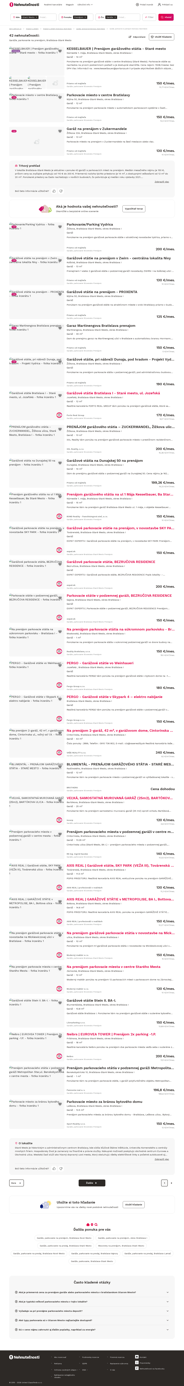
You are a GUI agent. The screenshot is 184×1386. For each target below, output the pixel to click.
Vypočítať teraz (134, 208)
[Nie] (61, 191)
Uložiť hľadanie (163, 36)
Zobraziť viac (162, 181)
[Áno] (54, 191)
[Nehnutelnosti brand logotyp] (24, 4)
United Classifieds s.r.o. (32, 1383)
